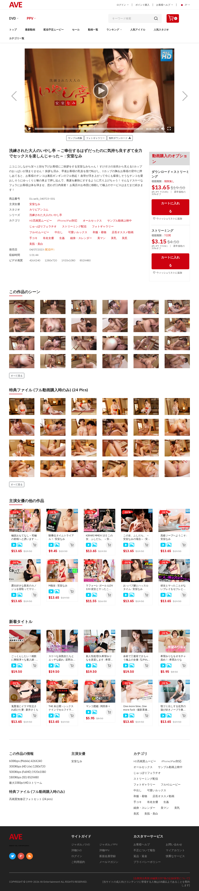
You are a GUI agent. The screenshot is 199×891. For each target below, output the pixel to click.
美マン (101, 238)
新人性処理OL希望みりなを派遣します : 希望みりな (99, 658)
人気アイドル (137, 29)
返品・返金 (140, 856)
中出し (59, 232)
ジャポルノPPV (108, 844)
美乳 (113, 238)
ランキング (112, 29)
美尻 (124, 238)
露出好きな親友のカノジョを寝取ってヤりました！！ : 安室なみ (24, 587)
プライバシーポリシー (147, 862)
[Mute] (163, 128)
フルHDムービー (39, 232)
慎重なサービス (175, 856)
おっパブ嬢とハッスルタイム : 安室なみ (135, 587)
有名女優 (48, 238)
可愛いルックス (77, 232)
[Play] (99, 90)
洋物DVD (76, 850)
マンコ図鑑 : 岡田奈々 (98, 706)
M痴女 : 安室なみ (58, 585)
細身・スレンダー (81, 238)
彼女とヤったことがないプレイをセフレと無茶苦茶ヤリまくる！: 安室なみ (174, 587)
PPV (30, 18)
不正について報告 (144, 850)
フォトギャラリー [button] (95, 137)
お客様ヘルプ (163, 4)
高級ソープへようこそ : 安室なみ (174, 537)
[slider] (89, 129)
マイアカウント (175, 850)
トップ (13, 29)
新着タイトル (20, 621)
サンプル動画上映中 (119, 220)
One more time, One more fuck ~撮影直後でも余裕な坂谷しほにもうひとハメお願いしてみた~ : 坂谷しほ (136, 708)
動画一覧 (93, 29)
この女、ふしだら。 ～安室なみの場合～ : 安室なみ (136, 537)
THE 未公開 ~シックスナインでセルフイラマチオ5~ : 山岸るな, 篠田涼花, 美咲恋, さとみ (62, 708)
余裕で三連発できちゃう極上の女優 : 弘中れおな (136, 658)
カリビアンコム (38, 209)
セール (76, 29)
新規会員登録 (107, 856)
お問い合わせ (174, 844)
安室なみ (34, 204)
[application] (99, 90)
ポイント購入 (142, 4)
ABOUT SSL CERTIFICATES (19, 845)
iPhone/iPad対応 (67, 220)
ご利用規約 (78, 862)
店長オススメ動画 (123, 232)
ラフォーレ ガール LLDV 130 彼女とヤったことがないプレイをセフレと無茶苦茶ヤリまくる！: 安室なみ (99, 587)
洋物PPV (104, 850)
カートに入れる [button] (170, 207)
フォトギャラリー (103, 226)
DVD (12, 18)
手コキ (33, 238)
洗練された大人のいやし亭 (45, 215)
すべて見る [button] (17, 375)
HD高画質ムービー (40, 220)
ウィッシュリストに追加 (169, 218)
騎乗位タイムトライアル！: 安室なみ (61, 537)
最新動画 (30, 29)
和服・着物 (99, 232)
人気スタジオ (161, 29)
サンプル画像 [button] (75, 137)
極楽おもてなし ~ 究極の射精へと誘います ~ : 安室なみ (24, 537)
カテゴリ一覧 (16, 38)
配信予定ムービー (54, 29)
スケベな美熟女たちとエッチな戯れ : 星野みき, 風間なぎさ (61, 658)
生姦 (62, 238)
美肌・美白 (36, 244)
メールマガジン (108, 862)
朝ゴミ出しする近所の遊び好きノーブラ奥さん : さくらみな (173, 708)
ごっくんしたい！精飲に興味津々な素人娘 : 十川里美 (24, 658)
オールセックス (92, 220)
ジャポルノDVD (80, 844)
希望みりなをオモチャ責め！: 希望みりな (173, 658)
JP (186, 4)
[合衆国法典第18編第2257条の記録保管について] (162, 878)
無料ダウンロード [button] (119, 137)
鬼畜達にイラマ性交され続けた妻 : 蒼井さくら (24, 708)
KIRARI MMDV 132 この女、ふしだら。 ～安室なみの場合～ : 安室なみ (99, 537)
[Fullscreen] (169, 128)
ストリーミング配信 (74, 226)
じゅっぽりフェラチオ (43, 226)
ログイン (122, 4)
